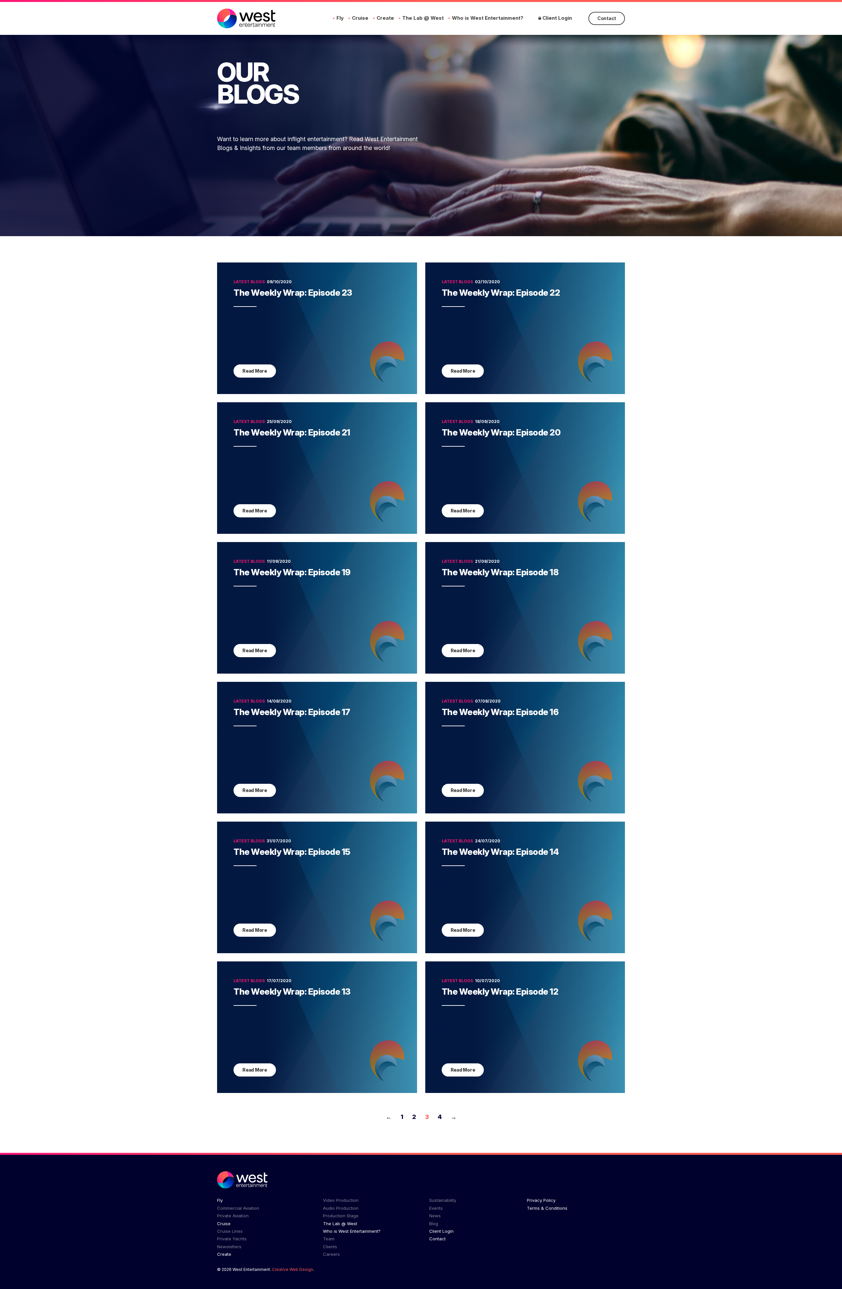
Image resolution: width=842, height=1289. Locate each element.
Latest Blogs (249, 281)
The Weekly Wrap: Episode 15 (292, 852)
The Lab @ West (423, 18)
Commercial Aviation (238, 1208)
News (435, 1215)
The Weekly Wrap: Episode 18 (500, 572)
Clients (330, 1246)
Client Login (556, 18)
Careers (331, 1254)
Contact (606, 18)
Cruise (360, 18)
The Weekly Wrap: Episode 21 (292, 432)
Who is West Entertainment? (487, 18)
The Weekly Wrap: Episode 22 (501, 292)
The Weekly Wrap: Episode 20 (501, 432)
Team (328, 1238)
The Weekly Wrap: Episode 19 (292, 572)
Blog (433, 1223)
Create (385, 18)
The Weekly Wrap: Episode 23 (293, 292)
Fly (340, 18)
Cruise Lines (230, 1231)
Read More (254, 371)
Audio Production (341, 1208)
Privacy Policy (541, 1200)
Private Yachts (232, 1238)
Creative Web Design (292, 1269)
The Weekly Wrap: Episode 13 (292, 991)
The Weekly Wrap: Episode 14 (500, 852)
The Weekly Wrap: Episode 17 (292, 712)
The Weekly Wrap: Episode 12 (500, 991)
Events (436, 1208)
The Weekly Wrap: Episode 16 (500, 712)
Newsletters (229, 1246)
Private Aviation (233, 1215)
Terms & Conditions (547, 1208)
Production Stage (341, 1215)
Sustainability (442, 1200)
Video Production (341, 1200)
